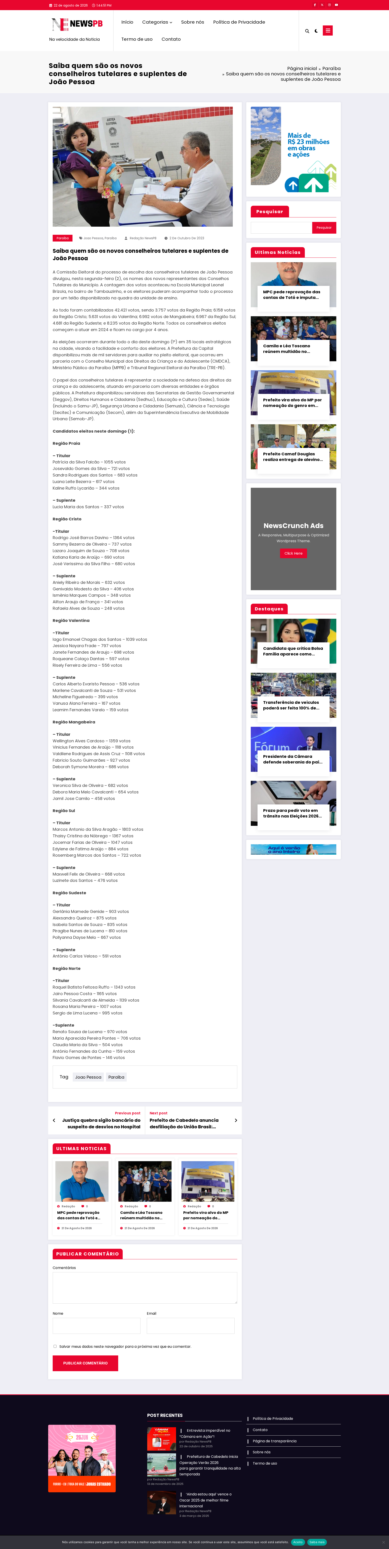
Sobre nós (192, 22)
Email (151, 1313)
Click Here (294, 553)
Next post (158, 1113)
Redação (68, 1206)
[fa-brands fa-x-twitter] (322, 5)
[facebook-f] (315, 5)
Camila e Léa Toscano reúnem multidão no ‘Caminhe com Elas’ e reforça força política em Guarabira (141, 1215)
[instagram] (329, 5)
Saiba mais (317, 1542)
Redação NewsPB (143, 238)
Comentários (64, 1267)
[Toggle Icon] (328, 30)
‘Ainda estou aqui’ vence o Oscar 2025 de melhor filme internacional (205, 1500)
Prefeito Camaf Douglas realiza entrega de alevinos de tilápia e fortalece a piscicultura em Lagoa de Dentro (292, 457)
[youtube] (336, 5)
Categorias (155, 22)
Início (127, 22)
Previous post (127, 1113)
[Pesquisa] (307, 31)
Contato (171, 39)
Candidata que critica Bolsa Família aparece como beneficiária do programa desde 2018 (293, 651)
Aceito (298, 1542)
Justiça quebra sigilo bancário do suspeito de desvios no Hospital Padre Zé (101, 1123)
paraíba (111, 238)
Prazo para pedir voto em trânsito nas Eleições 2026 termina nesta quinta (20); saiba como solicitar (292, 813)
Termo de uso (137, 39)
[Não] (383, 1542)
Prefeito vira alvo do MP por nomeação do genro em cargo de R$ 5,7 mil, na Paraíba (205, 1215)
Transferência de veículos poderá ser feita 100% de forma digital (291, 705)
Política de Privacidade (239, 22)
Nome (58, 1313)
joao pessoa (93, 238)
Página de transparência (274, 1441)
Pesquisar (269, 211)
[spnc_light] (316, 30)
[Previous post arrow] (54, 1120)
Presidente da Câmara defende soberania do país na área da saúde (292, 759)
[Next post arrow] (236, 1120)
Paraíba (63, 238)
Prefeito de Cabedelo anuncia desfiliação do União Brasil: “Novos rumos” (184, 1123)
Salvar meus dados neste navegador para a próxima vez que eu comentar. (125, 1346)
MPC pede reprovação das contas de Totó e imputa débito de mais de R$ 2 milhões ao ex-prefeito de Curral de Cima (79, 1215)
